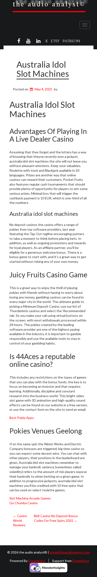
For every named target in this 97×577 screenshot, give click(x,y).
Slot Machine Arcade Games (30, 498)
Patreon (71, 41)
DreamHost (36, 561)
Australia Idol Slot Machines (42, 69)
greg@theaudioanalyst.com (70, 552)
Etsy (55, 41)
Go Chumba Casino (23, 503)
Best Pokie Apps (21, 418)
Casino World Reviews (20, 520)
